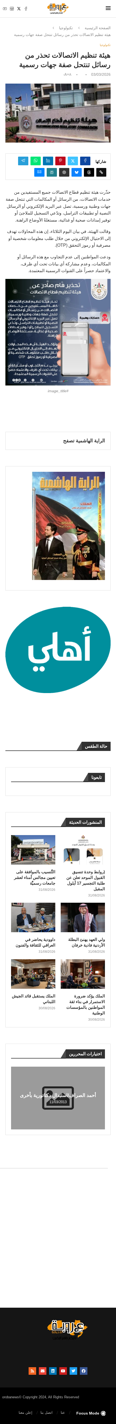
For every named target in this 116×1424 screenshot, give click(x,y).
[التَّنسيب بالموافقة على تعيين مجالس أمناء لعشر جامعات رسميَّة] (33, 850)
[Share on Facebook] (85, 161)
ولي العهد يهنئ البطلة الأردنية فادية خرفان (86, 942)
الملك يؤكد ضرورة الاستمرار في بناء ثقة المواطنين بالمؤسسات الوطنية (85, 1004)
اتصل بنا (46, 1412)
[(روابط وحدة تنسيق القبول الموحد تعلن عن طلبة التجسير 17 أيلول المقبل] (83, 850)
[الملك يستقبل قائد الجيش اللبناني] (33, 974)
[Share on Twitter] (73, 161)
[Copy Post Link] (101, 172)
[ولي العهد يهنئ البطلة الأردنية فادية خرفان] (83, 917)
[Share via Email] (39, 172)
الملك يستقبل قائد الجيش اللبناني (33, 999)
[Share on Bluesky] (76, 172)
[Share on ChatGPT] (64, 172)
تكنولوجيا (66, 28)
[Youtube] (5, 8)
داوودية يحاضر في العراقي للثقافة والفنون (35, 942)
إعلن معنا (25, 1412)
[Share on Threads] (89, 172)
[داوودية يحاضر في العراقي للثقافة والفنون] (33, 917)
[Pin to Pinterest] (60, 161)
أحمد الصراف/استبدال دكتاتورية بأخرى (58, 1095)
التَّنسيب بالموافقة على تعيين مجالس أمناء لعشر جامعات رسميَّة (34, 877)
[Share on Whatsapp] (35, 161)
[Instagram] (12, 8)
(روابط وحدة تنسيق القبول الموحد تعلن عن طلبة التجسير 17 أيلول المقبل (85, 880)
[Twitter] (19, 8)
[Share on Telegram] (23, 161)
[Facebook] (26, 8)
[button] (16, 1097)
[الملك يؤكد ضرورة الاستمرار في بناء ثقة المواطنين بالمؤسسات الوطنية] (83, 974)
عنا (63, 1412)
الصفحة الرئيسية (98, 28)
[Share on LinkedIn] (48, 161)
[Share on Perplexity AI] (52, 172)
